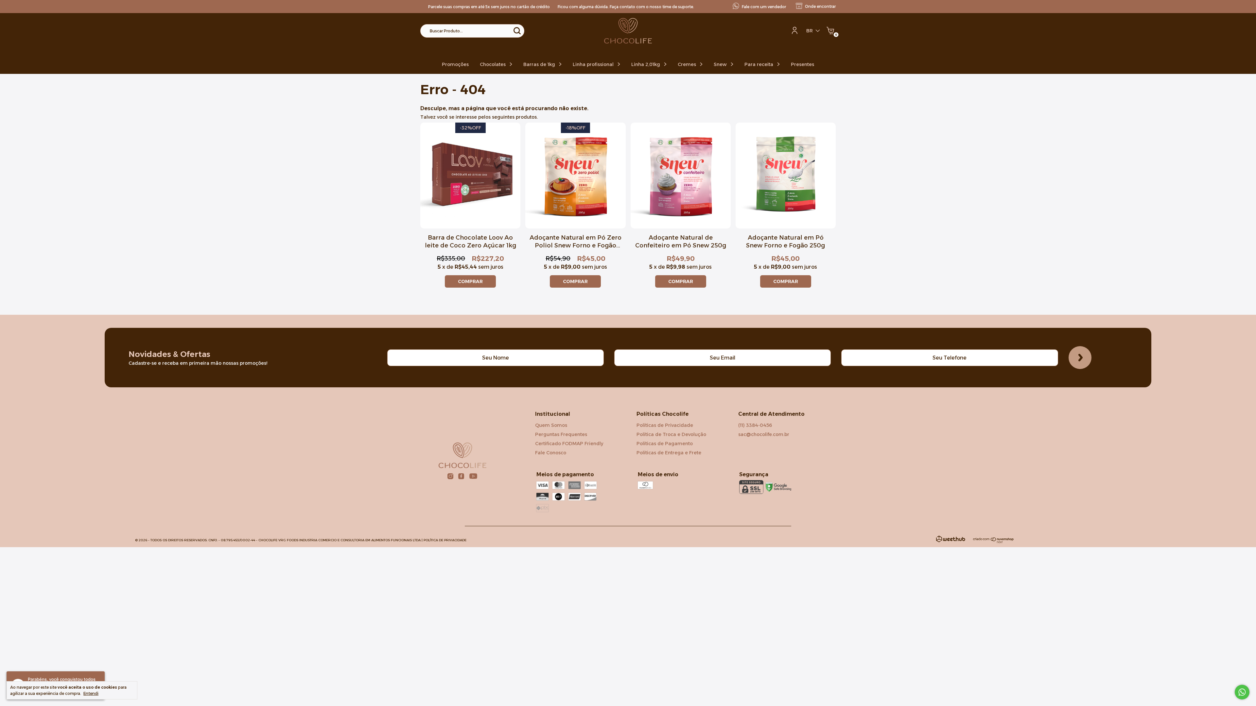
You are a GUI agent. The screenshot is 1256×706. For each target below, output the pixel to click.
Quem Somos (551, 425)
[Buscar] (517, 30)
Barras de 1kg (539, 64)
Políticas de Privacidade (665, 425)
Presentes (802, 64)
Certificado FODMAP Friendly (569, 443)
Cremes (687, 64)
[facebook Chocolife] (461, 476)
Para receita (759, 64)
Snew (721, 64)
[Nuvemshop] (993, 542)
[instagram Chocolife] (450, 476)
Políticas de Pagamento (665, 443)
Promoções (455, 64)
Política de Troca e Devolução (671, 434)
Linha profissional (594, 64)
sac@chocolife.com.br (763, 434)
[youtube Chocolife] (473, 476)
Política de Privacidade (445, 540)
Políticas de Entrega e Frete (669, 453)
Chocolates (493, 64)
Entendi (90, 693)
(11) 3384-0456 (755, 425)
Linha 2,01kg (646, 64)
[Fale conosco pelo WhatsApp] (1242, 692)
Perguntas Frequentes (561, 434)
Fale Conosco (550, 453)
